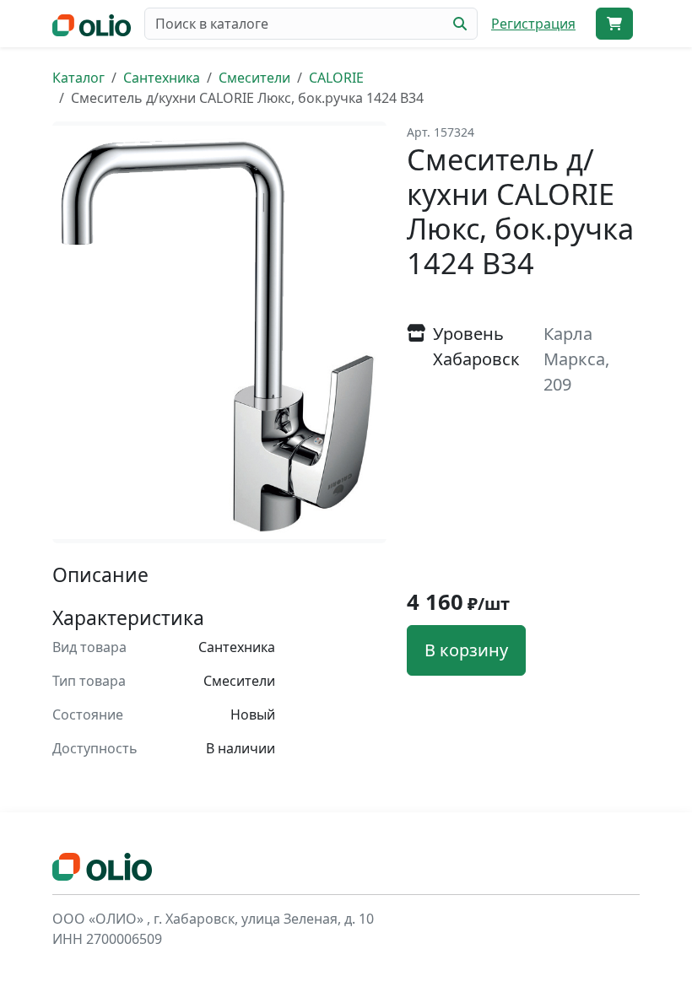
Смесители (254, 77)
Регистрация (533, 23)
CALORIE (336, 77)
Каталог (78, 77)
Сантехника (161, 77)
